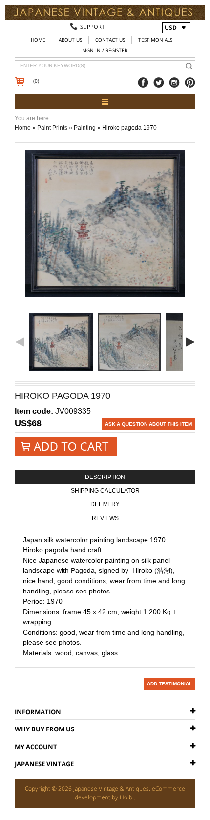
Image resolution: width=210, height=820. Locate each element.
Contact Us (110, 39)
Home (38, 39)
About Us (70, 39)
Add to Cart (66, 446)
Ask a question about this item (148, 424)
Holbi (127, 797)
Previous (19, 342)
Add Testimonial (169, 683)
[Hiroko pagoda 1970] (61, 342)
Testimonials (155, 39)
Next (190, 342)
